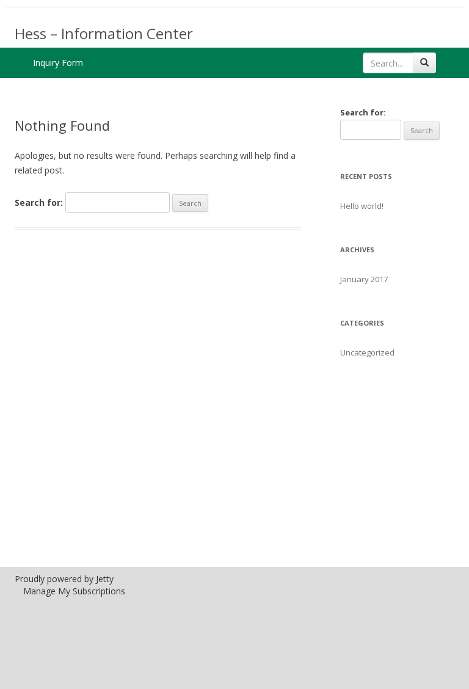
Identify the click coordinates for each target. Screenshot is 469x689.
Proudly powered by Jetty (64, 579)
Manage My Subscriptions (74, 591)
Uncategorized (367, 352)
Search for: (39, 202)
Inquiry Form (58, 62)
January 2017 (364, 279)
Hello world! (362, 205)
